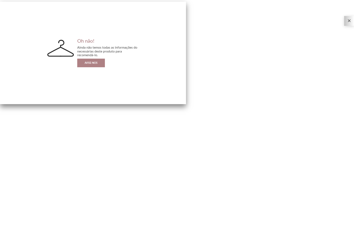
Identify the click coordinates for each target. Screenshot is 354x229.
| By (18, 226)
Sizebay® (20, 226)
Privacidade (5, 226)
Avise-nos (91, 63)
